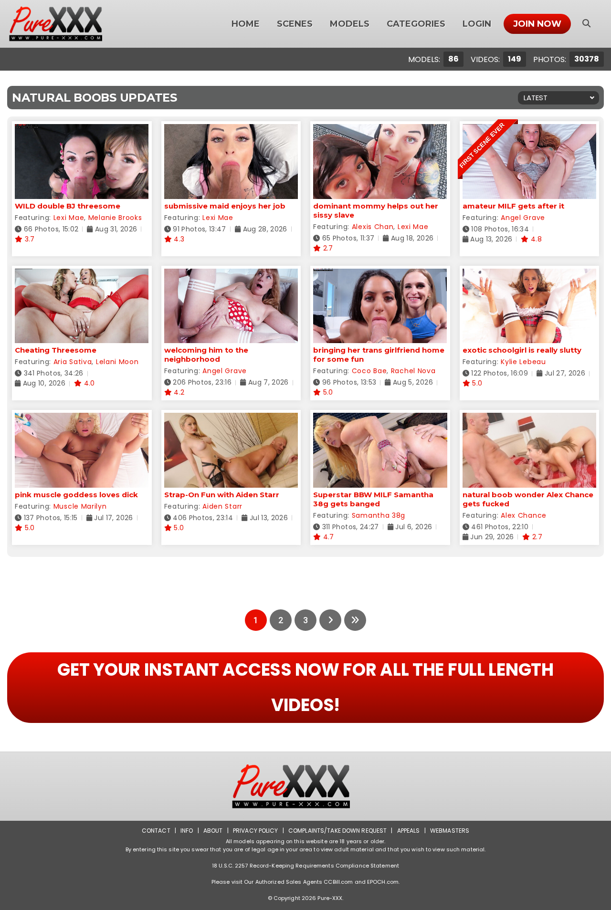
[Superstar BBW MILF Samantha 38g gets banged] (380, 418)
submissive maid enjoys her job (224, 205)
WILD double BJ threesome (67, 205)
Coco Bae (369, 371)
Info (186, 830)
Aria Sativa (72, 361)
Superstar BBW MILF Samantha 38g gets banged (373, 499)
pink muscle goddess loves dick (76, 494)
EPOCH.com (383, 882)
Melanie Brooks (115, 217)
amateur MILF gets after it (513, 205)
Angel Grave (523, 217)
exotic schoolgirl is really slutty (522, 350)
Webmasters (449, 830)
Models (349, 24)
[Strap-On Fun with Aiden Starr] (231, 418)
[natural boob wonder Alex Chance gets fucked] (530, 418)
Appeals (408, 830)
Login (477, 24)
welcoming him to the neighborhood (206, 354)
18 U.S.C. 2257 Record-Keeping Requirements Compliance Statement (305, 865)
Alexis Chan (373, 226)
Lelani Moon (117, 361)
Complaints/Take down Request (337, 830)
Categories (416, 24)
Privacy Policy (255, 830)
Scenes (295, 24)
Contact (156, 830)
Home (246, 24)
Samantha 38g (378, 515)
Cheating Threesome (55, 350)
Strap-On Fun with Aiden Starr (221, 494)
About (213, 830)
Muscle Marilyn (80, 506)
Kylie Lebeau (523, 361)
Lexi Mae (68, 217)
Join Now (537, 24)
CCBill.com (338, 882)
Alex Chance (524, 515)
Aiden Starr (222, 506)
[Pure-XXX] (67, 23)
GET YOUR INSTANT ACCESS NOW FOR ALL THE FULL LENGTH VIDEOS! (305, 687)
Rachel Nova (413, 371)
